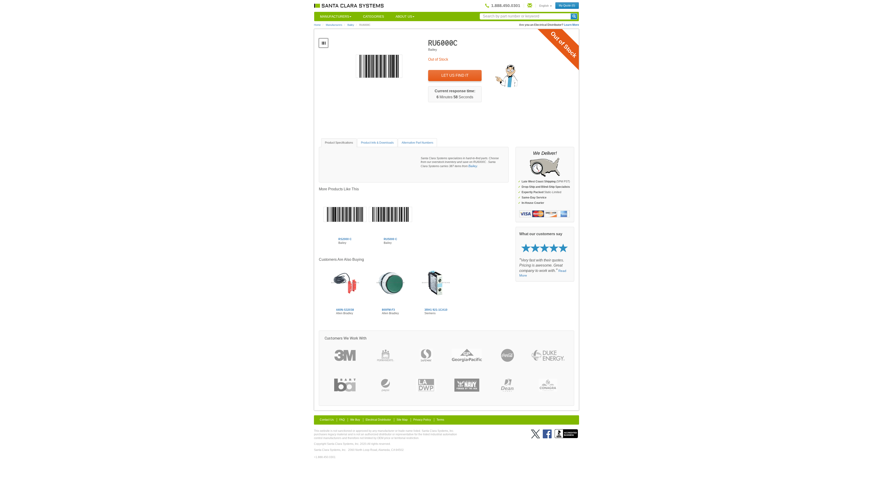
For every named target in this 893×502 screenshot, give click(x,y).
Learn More (571, 24)
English (544, 5)
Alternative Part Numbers (417, 142)
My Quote (567, 5)
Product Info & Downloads (377, 142)
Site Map (402, 419)
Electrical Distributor (378, 419)
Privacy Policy (422, 419)
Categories (373, 16)
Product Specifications (339, 142)
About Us (404, 16)
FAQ (342, 419)
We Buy (355, 419)
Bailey (472, 166)
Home (317, 24)
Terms (440, 419)
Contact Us (327, 419)
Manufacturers (334, 16)
